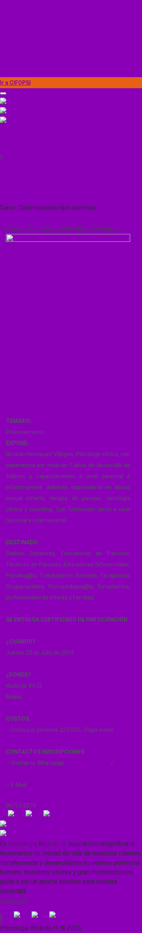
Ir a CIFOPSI (15, 83)
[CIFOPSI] (71, 122)
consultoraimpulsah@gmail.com (69, 785)
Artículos (11, 38)
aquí (120, 730)
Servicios (11, 27)
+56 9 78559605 (88, 763)
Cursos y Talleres (22, 49)
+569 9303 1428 (23, 144)
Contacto (12, 72)
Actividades (15, 16)
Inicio (6, 5)
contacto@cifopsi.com (31, 168)
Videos (8, 61)
